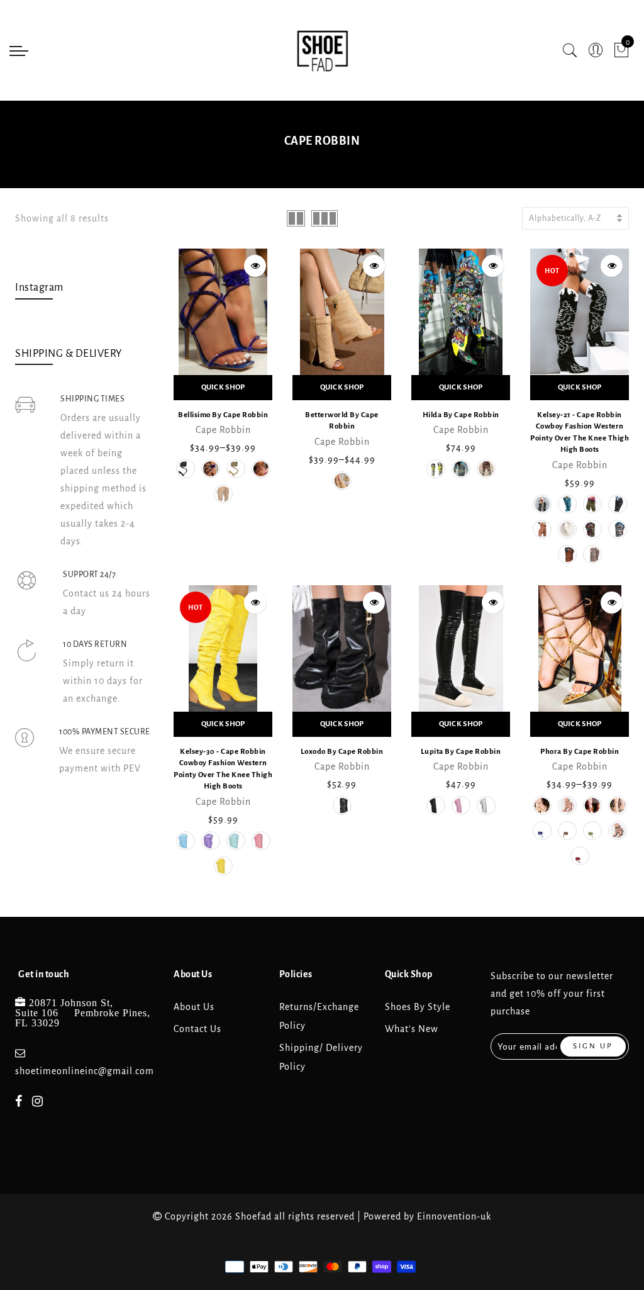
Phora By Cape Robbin (579, 752)
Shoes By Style (417, 1007)
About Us (194, 1007)
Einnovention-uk (454, 1216)
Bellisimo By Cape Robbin (223, 415)
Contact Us (197, 1029)
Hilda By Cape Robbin (461, 415)
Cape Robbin (223, 430)
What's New (411, 1029)
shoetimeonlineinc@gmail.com (84, 1071)
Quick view (255, 266)
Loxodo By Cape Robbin (342, 752)
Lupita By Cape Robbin (461, 752)
